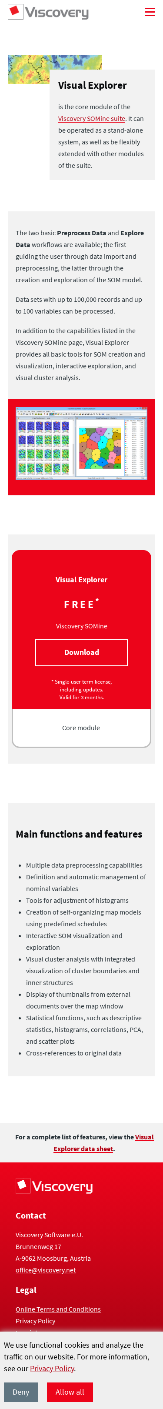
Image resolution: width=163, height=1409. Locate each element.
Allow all (70, 1392)
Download (81, 652)
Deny (21, 1392)
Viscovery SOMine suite (91, 118)
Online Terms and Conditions (58, 1309)
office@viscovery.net (46, 1269)
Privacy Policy (52, 1368)
